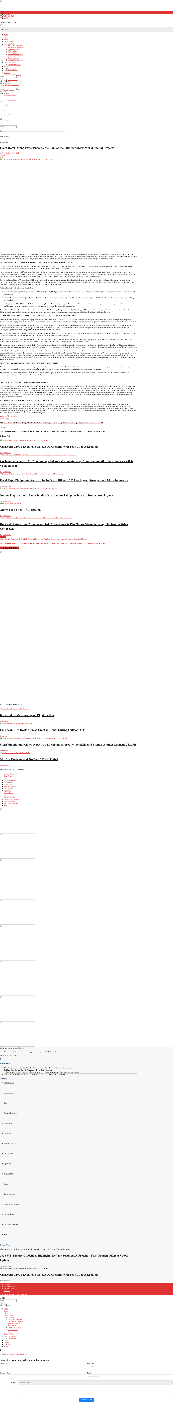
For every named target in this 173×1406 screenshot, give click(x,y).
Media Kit (7, 18)
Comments (13, 1389)
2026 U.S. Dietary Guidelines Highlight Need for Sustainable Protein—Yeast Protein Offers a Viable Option (38, 1068)
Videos (6, 39)
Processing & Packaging (15, 60)
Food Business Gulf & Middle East (16, 1294)
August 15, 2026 (5, 535)
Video (6, 805)
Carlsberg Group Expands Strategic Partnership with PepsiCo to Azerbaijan (49, 446)
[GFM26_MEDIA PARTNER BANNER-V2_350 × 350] (17, 959)
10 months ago (4, 751)
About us (7, 12)
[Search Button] (18, 89)
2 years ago (3, 736)
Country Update (9, 60)
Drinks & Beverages (14, 75)
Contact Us (7, 115)
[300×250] (17, 1020)
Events (6, 66)
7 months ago (4, 765)
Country (12, 1382)
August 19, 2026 (5, 486)
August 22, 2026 (5, 453)
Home (6, 29)
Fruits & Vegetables (14, 49)
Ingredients (11, 43)
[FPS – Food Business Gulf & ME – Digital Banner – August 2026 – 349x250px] (17, 858)
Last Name (90, 1363)
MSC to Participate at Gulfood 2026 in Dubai (29, 759)
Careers (6, 68)
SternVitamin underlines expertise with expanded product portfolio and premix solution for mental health (68, 744)
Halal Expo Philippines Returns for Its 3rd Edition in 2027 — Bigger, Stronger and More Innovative (64, 480)
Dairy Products (13, 80)
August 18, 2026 (5, 501)
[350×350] (17, 995)
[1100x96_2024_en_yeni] (55, 33)
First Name (3, 1363)
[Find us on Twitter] (1, 1059)
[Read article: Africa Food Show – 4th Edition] (68, 503)
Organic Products (13, 85)
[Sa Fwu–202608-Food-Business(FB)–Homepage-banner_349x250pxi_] (17, 832)
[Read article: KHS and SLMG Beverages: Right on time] (68, 709)
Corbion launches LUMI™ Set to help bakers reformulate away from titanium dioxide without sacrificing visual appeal (41, 1072)
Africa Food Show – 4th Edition (20, 509)
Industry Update (9, 41)
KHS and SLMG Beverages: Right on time (27, 715)
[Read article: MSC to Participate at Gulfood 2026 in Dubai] (68, 753)
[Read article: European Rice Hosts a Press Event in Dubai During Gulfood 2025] (68, 723)
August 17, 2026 (5, 516)
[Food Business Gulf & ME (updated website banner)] (17, 924)
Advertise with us (9, 1286)
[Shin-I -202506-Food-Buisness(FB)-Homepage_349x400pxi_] (17, 898)
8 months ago (4, 155)
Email (89, 1373)
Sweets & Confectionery (15, 45)
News (6, 37)
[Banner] (32, 119)
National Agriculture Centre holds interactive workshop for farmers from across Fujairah (57, 495)
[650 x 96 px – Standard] (32, 131)
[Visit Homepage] (68, 19)
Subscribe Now (9, 16)
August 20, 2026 (5, 472)
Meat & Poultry (13, 70)
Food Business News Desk (10, 153)
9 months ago (4, 721)
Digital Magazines (10, 95)
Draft (5, 778)
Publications (12, 100)
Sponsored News (9, 801)
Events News (8, 784)
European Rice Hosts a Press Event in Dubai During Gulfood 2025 (42, 729)
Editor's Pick (8, 782)
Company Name (5, 1373)
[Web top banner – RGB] (65, 8)
